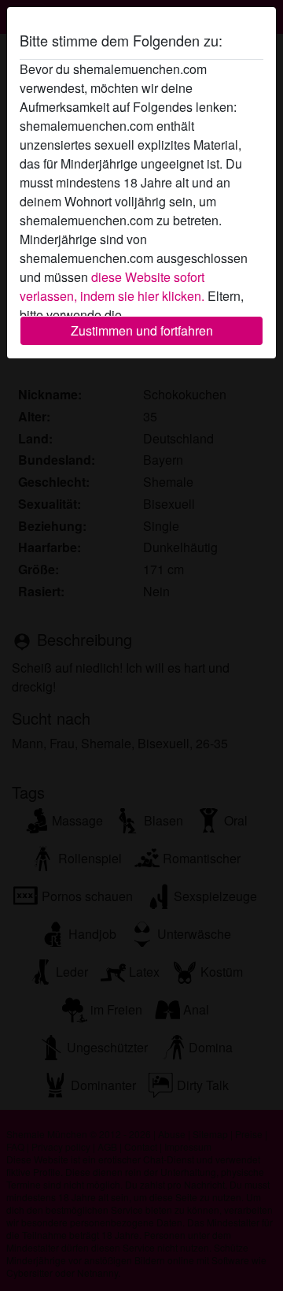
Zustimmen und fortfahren (142, 330)
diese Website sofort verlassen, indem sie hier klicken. (112, 286)
